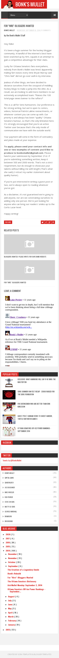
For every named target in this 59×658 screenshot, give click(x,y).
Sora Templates (25, 654)
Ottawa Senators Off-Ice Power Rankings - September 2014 (34, 429)
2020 (8, 534)
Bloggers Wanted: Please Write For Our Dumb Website (25, 256)
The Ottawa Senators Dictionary (22, 581)
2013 (8, 629)
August (11, 596)
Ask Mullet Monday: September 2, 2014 (25, 585)
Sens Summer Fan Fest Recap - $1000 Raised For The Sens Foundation (36, 393)
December (12, 553)
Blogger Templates (42, 654)
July (10, 600)
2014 (8, 550)
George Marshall (11, 511)
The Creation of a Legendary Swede (23, 569)
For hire (8, 222)
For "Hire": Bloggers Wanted (15, 282)
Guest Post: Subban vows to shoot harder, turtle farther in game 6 (35, 417)
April (10, 612)
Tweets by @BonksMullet (12, 460)
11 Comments (46, 30)
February (12, 620)
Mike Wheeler (9, 492)
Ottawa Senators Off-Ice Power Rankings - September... (26, 590)
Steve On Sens (9, 502)
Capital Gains (9, 478)
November (12, 558)
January (11, 624)
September (13, 566)
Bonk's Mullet (9, 473)
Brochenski (9, 521)
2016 (8, 542)
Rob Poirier (9, 497)
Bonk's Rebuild (14, 573)
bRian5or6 (8, 516)
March (11, 616)
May (10, 608)
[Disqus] (29, 330)
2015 (8, 546)
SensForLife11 (9, 482)
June (10, 604)
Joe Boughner (10, 487)
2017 (8, 538)
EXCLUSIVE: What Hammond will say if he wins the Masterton (37, 380)
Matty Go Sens (10, 507)
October (12, 562)
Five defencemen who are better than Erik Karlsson (34, 405)
